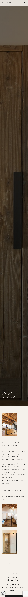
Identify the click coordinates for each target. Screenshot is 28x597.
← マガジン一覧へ (7, 563)
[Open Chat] (3, 593)
